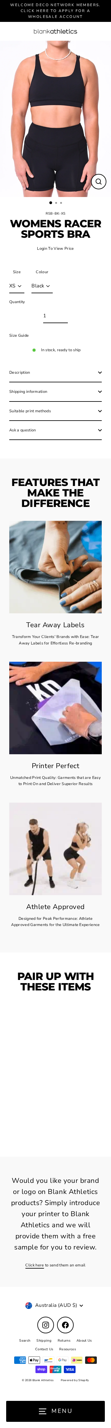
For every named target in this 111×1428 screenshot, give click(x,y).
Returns (64, 1340)
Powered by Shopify (75, 1380)
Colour (42, 272)
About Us (84, 1340)
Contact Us (44, 1349)
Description (19, 372)
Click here (34, 1265)
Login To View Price (55, 248)
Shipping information (28, 391)
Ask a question (22, 430)
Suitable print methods (30, 411)
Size (17, 272)
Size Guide (19, 335)
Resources (67, 1349)
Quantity (17, 302)
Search (24, 1340)
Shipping (43, 1340)
